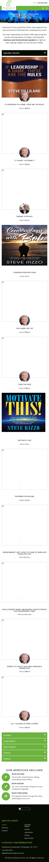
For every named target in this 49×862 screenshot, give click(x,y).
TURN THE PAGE (24, 384)
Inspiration (28, 832)
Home (4, 825)
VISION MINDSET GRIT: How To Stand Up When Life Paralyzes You (24, 553)
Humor (27, 829)
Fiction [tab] (6, 752)
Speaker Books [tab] (11, 52)
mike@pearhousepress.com (13, 853)
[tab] (24, 53)
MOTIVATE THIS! (24, 440)
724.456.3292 (42, 3)
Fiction (27, 835)
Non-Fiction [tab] (9, 746)
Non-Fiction (28, 838)
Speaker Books (27, 825)
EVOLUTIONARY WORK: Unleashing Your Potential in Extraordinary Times (24, 610)
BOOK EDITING (18, 774)
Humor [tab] (7, 735)
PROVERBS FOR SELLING (24, 496)
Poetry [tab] (6, 758)
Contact (5, 830)
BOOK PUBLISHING (20, 793)
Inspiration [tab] (9, 741)
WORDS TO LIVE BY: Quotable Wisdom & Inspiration (24, 667)
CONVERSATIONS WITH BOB (24, 272)
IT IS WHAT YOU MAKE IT (24, 160)
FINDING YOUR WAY (24, 216)
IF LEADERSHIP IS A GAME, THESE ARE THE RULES (24, 104)
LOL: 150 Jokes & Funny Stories (24, 723)
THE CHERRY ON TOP (24, 328)
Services (5, 827)
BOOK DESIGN (18, 783)
